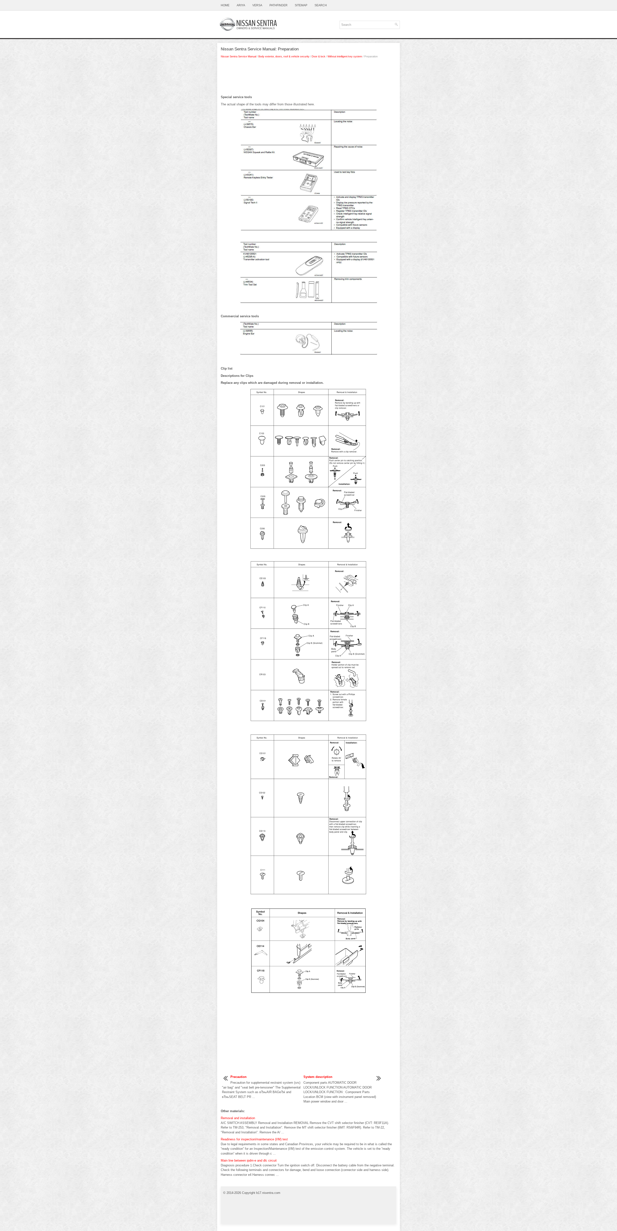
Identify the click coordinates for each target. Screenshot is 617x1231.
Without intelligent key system (345, 56)
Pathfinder (278, 5)
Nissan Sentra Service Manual (238, 56)
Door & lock (318, 56)
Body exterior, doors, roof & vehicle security (283, 56)
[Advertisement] (308, 77)
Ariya (241, 5)
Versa (257, 5)
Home (225, 5)
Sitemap (301, 5)
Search (321, 5)
